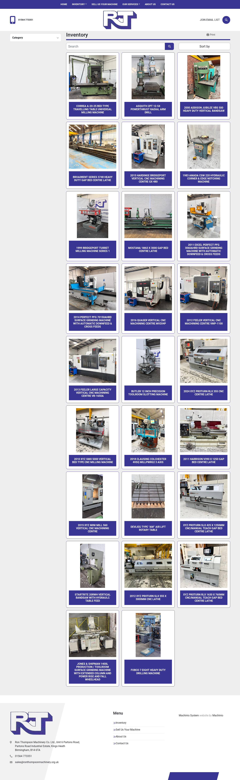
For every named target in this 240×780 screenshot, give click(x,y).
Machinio (217, 715)
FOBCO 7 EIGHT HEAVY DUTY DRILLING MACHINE (148, 671)
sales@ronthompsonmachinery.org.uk (37, 762)
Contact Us (168, 4)
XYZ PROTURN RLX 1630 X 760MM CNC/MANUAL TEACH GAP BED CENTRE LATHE (203, 597)
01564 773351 (25, 19)
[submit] (169, 46)
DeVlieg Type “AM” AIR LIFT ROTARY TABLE (148, 528)
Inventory (78, 4)
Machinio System (189, 715)
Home (64, 4)
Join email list (210, 19)
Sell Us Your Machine (105, 4)
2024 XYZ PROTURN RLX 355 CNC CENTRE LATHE (204, 393)
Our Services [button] (130, 4)
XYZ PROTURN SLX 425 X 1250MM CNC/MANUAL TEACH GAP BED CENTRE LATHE (203, 528)
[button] (79, 4)
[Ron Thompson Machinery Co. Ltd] (31, 723)
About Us (150, 4)
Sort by (205, 46)
